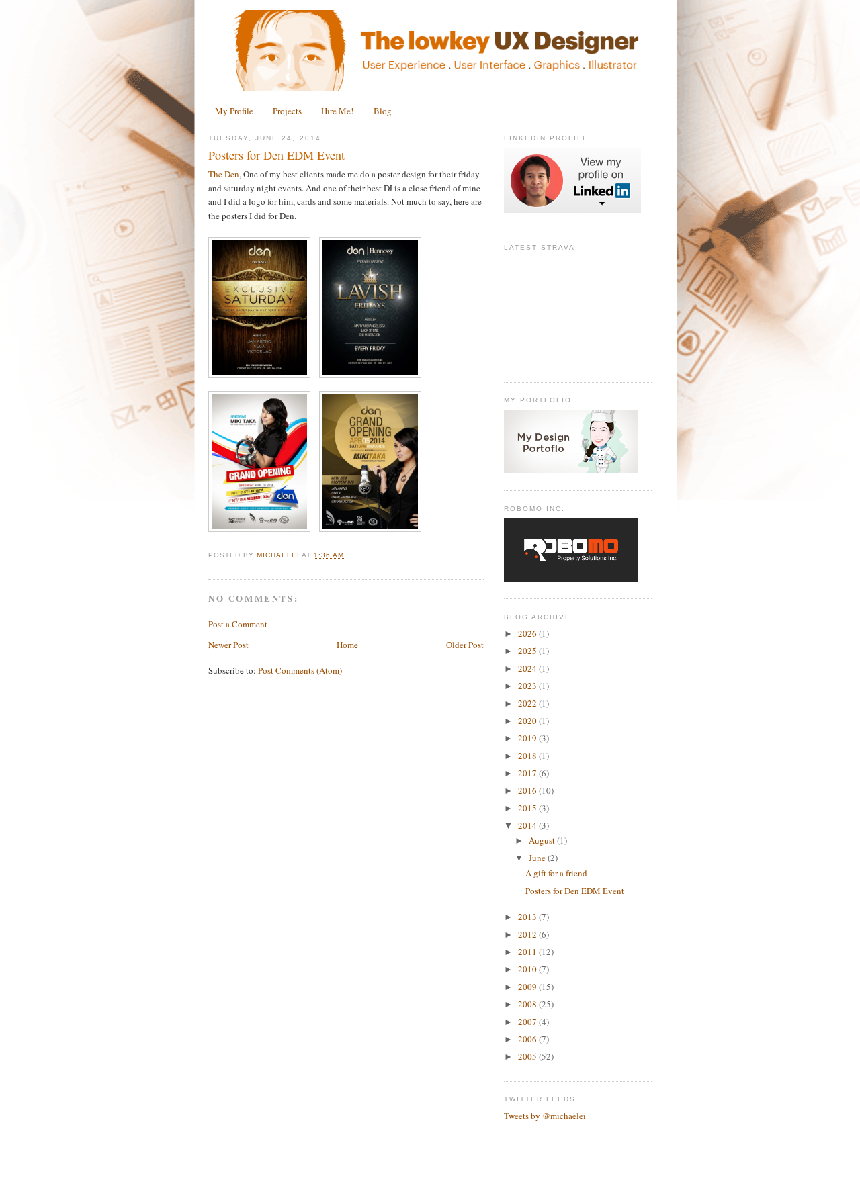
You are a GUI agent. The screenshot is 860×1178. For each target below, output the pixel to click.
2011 (528, 952)
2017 (528, 773)
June (538, 858)
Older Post (465, 645)
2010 (528, 969)
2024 (528, 668)
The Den (223, 174)
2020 (528, 721)
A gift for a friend (556, 873)
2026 (528, 633)
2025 (528, 651)
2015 (528, 808)
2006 (528, 1039)
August (543, 840)
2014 (528, 825)
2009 (528, 987)
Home (347, 645)
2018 (528, 756)
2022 (528, 703)
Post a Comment (237, 624)
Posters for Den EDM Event (574, 891)
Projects (287, 111)
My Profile (234, 111)
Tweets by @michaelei (545, 1115)
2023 (528, 686)
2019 (528, 738)
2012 (528, 934)
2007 (528, 1021)
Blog (383, 111)
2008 (528, 1004)
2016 (528, 790)
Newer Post (228, 645)
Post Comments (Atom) (300, 670)
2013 (528, 917)
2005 (528, 1056)
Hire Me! (337, 111)
